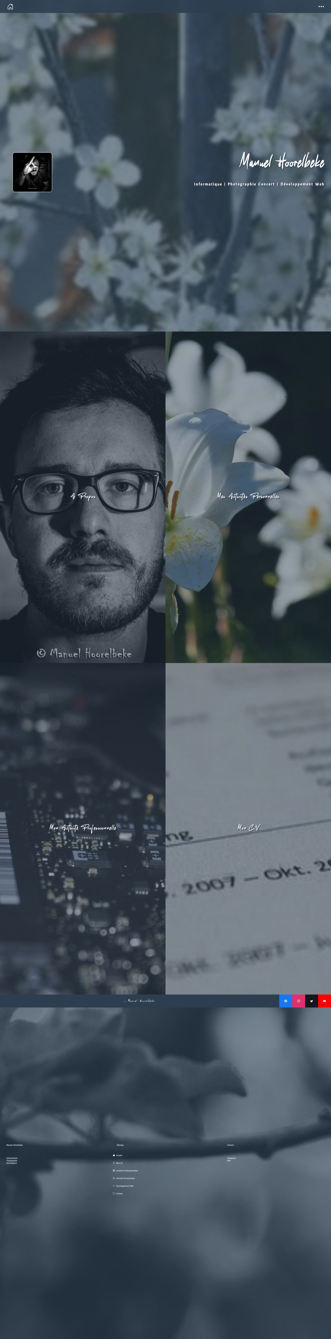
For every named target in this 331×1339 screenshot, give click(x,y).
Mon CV (119, 1163)
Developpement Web (124, 1186)
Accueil (119, 1155)
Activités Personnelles (125, 1178)
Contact (119, 1193)
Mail (229, 1160)
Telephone (231, 1158)
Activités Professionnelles (127, 1170)
